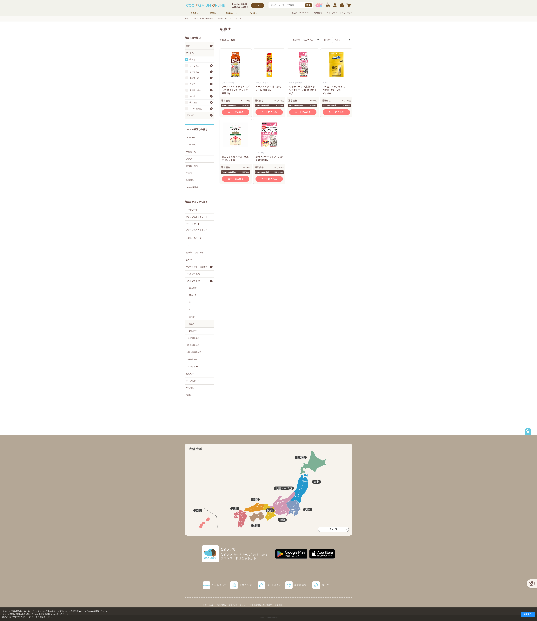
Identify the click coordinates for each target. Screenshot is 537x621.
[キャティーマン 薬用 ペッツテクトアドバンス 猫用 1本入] (303, 64)
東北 (316, 481)
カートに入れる (235, 112)
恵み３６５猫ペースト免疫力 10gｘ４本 (235, 158)
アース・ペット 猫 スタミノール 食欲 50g (268, 88)
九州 (235, 508)
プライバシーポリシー (238, 605)
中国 (255, 499)
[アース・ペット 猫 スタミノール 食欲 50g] (269, 64)
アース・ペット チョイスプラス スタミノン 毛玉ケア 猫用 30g (235, 90)
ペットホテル (347, 13)
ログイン (258, 5)
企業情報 (278, 605)
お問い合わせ (208, 605)
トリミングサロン (332, 13)
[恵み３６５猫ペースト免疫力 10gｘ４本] (236, 135)
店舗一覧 (333, 529)
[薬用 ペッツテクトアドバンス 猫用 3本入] (269, 135)
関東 (307, 509)
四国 (255, 525)
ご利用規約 (221, 605)
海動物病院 (318, 13)
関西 (270, 510)
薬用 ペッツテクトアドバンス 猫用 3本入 (269, 158)
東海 (282, 519)
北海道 (301, 457)
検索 (308, 4)
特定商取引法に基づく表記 (261, 605)
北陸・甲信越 (283, 488)
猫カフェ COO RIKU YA (301, 13)
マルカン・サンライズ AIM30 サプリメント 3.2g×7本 (334, 90)
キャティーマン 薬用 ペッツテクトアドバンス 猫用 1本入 (302, 90)
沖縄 (198, 510)
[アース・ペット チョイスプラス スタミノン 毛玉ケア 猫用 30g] (236, 64)
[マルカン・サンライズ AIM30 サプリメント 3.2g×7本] (336, 64)
